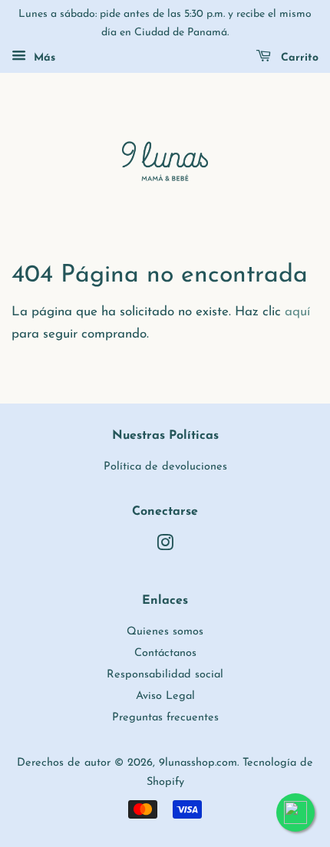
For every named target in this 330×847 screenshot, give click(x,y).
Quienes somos (165, 632)
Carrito (297, 58)
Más (42, 58)
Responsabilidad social (165, 675)
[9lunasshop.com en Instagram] (165, 546)
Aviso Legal (165, 696)
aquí (297, 311)
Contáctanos (165, 653)
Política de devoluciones (165, 467)
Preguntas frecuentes (165, 717)
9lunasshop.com (198, 763)
